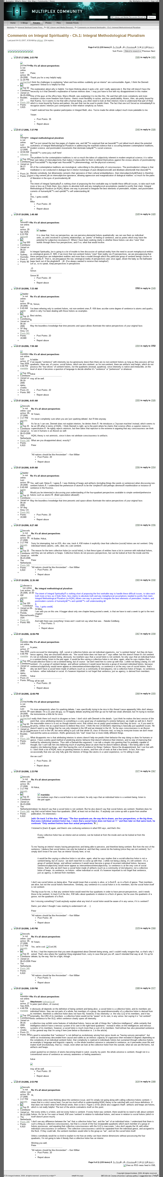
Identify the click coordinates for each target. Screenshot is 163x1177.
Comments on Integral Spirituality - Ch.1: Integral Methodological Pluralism (108, 27)
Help (154, 14)
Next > (151, 47)
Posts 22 (24, 620)
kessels (23, 420)
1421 (153, 57)
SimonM (24, 236)
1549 (137, 214)
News (52, 1)
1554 (137, 346)
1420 (153, 214)
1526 (137, 57)
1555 (137, 400)
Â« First (116, 47)
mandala (24, 368)
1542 (137, 129)
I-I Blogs (24, 23)
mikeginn (24, 154)
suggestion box (146, 1176)
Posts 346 (25, 440)
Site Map (32, 1)
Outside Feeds (72, 23)
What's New (20, 1)
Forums (36, 23)
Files (59, 23)
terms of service (118, 1176)
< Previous (130, 47)
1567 (137, 634)
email (74, 1176)
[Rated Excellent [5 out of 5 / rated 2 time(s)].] (20, 51)
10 (143, 47)
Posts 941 (25, 333)
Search (152, 17)
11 (145, 47)
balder (23, 310)
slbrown (23, 597)
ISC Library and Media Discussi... (60, 27)
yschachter (25, 82)
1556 (137, 467)
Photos (48, 23)
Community (43, 1)
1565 (137, 580)
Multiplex (11, 27)
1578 (137, 928)
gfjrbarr (40, 40)
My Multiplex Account (139, 1)
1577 (137, 771)
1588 (137, 988)
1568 (137, 693)
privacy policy (132, 1176)
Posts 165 (25, 102)
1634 (137, 1081)
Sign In (154, 1)
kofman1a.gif (49, 1002)
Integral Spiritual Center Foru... (31, 27)
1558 (137, 525)
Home (13, 23)
